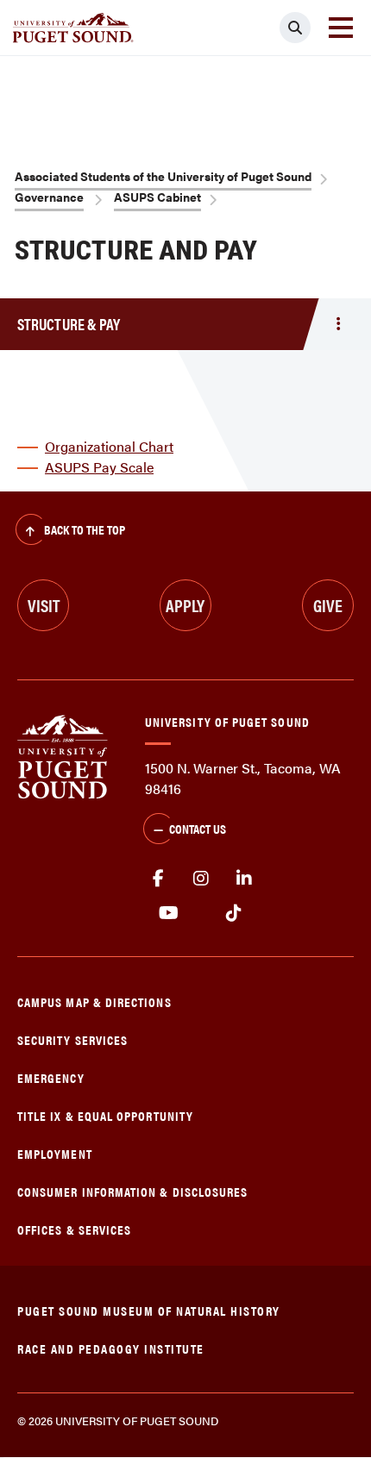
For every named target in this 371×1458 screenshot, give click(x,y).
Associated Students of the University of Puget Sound (163, 176)
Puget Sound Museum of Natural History (148, 1310)
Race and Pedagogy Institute (110, 1348)
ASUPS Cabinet (157, 196)
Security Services (72, 1039)
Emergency (51, 1077)
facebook (158, 878)
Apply (185, 604)
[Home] (62, 755)
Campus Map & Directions (94, 1001)
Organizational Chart (109, 446)
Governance (49, 196)
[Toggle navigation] (341, 27)
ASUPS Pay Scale (99, 467)
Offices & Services (74, 1229)
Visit (44, 604)
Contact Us (197, 828)
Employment (54, 1153)
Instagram (201, 878)
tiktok (233, 913)
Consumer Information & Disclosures (132, 1191)
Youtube (168, 913)
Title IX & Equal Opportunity (105, 1115)
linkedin (244, 878)
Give (328, 604)
